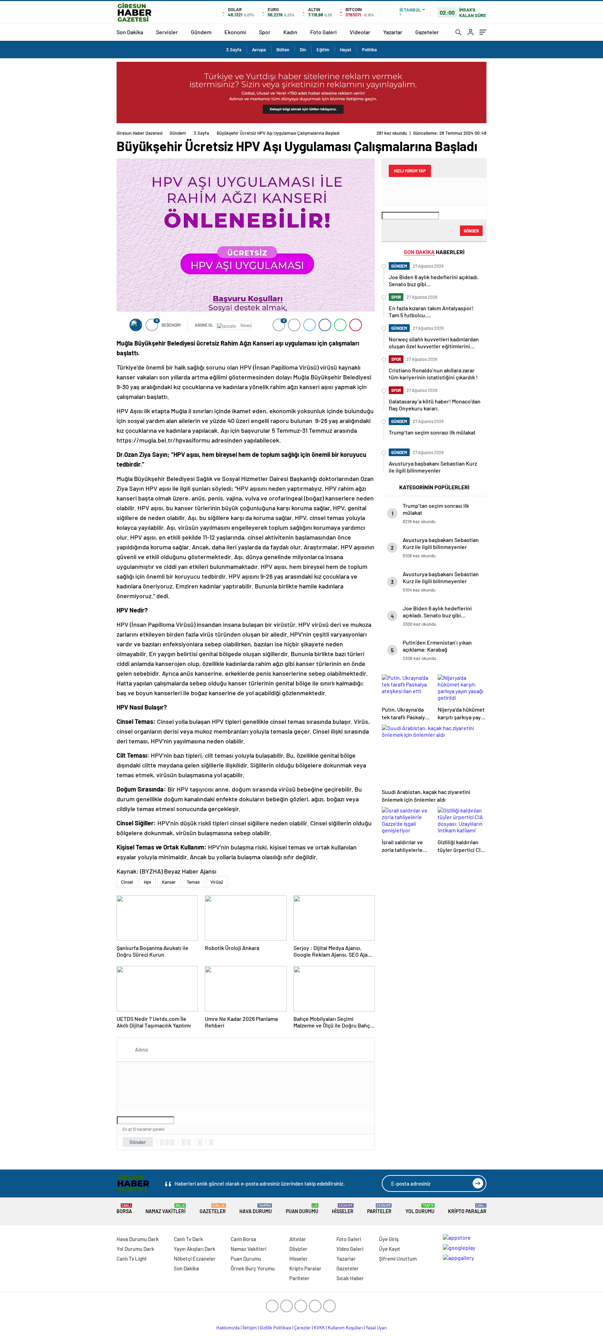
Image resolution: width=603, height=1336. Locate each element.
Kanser (169, 882)
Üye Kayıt (389, 1249)
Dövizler (298, 1249)
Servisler (167, 32)
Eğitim (323, 49)
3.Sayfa (233, 49)
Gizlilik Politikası (275, 1327)
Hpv (147, 882)
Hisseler (342, 1208)
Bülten (282, 49)
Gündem (201, 32)
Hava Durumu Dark (138, 1239)
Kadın (290, 32)
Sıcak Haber (350, 1278)
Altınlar (297, 1239)
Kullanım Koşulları (345, 1327)
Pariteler (379, 1208)
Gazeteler (427, 32)
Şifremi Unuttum (398, 1258)
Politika (369, 49)
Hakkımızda (228, 1327)
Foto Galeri (323, 32)
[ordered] (183, 1142)
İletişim (250, 1327)
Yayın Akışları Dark (194, 1249)
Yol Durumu (419, 1208)
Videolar (360, 32)
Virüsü (216, 882)
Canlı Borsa (243, 1239)
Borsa (124, 1208)
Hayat (345, 49)
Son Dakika (130, 32)
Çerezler (302, 1327)
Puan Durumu (302, 1208)
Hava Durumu (255, 1208)
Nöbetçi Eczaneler (195, 1258)
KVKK (319, 1327)
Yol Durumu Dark (135, 1249)
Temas (193, 882)
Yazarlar (392, 32)
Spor (264, 32)
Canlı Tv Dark (188, 1239)
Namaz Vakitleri (166, 1208)
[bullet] (189, 1142)
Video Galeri (349, 1249)
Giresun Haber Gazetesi (140, 133)
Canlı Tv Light (132, 1258)
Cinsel (127, 882)
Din (303, 49)
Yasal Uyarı (376, 1327)
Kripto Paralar (467, 1208)
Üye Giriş (389, 1239)
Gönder (137, 1142)
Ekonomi (235, 32)
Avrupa (259, 49)
